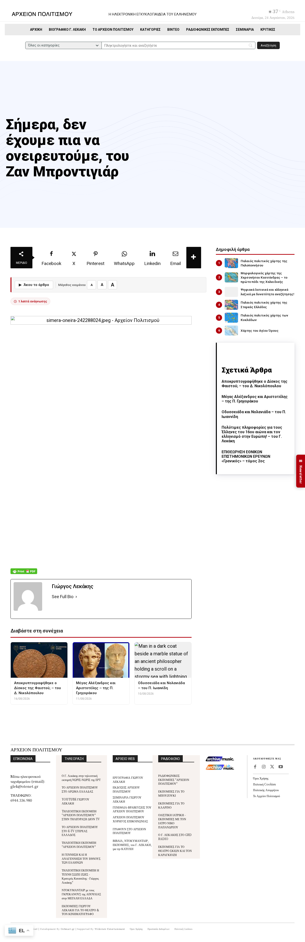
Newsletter (301, 471)
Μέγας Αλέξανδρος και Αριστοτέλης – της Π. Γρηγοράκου (255, 398)
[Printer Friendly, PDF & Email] (23, 573)
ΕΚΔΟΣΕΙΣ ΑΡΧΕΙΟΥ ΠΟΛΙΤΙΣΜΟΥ (126, 789)
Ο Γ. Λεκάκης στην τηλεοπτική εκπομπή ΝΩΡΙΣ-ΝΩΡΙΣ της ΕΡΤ (81, 778)
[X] (272, 767)
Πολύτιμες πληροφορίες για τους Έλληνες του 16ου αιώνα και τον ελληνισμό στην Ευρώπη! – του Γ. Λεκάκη (252, 434)
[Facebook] (255, 767)
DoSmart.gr (68, 929)
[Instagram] (263, 767)
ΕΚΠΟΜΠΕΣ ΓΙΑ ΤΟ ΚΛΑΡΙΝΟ (171, 805)
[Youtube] (280, 767)
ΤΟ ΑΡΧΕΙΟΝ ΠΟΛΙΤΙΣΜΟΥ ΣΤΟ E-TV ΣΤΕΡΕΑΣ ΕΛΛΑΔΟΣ (80, 831)
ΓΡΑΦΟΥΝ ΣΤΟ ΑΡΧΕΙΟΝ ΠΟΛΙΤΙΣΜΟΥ (129, 831)
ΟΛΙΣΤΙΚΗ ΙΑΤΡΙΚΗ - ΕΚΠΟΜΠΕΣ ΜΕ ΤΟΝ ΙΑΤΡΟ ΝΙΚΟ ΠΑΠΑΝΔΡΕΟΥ (172, 821)
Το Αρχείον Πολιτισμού (266, 796)
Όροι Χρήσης (261, 778)
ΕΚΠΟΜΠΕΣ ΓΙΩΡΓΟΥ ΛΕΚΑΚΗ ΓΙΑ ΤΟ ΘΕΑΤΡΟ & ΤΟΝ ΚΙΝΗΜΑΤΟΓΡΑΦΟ (80, 910)
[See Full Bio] (76, 596)
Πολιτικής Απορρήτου (266, 790)
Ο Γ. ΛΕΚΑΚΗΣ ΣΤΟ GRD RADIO (175, 837)
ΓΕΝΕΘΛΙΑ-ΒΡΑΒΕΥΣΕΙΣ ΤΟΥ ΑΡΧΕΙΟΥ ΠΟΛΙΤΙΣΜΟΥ (132, 809)
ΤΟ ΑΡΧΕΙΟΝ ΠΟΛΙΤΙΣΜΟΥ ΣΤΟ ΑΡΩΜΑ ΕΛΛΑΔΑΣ (80, 789)
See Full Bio (62, 596)
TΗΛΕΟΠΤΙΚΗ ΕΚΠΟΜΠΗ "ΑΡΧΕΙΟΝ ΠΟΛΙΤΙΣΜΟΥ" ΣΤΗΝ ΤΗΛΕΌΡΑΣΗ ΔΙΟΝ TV (81, 815)
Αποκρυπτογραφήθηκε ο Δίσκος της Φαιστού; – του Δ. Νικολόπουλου (254, 383)
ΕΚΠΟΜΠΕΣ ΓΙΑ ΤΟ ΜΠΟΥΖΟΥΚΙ (171, 793)
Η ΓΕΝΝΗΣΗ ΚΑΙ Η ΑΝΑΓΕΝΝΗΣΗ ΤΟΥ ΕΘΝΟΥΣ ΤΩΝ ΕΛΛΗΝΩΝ (81, 858)
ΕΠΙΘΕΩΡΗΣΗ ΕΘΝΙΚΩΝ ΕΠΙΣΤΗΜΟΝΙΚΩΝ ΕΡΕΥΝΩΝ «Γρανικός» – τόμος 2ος (246, 456)
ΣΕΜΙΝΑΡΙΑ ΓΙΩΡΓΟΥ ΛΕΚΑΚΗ (127, 799)
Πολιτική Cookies (264, 784)
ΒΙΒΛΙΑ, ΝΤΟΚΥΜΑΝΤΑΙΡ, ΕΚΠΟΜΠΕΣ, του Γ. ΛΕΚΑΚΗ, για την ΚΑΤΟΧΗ (132, 845)
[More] (193, 257)
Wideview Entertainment (110, 929)
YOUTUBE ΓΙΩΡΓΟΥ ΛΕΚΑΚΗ (75, 801)
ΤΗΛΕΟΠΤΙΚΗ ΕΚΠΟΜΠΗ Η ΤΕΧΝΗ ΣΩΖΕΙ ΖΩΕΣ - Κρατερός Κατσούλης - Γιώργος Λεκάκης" (80, 876)
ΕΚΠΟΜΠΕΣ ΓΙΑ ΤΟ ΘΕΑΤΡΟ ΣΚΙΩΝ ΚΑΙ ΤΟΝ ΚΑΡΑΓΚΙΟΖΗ (175, 851)
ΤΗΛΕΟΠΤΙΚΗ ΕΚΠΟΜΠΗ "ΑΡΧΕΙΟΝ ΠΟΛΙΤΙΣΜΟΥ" (79, 844)
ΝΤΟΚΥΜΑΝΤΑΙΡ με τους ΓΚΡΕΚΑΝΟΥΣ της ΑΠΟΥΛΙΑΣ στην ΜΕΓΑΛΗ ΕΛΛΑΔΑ (81, 894)
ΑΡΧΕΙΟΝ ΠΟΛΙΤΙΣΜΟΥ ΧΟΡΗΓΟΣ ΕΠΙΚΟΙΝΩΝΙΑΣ (130, 819)
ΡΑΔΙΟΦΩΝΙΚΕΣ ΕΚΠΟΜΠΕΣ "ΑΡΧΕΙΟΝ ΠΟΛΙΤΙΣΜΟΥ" (173, 780)
